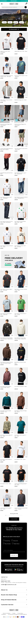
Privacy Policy (20, 613)
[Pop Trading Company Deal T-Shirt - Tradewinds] (7, 303)
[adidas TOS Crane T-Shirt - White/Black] (7, 41)
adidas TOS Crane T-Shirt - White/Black (5, 52)
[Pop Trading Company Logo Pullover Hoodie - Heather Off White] (21, 327)
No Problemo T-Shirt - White (20, 459)
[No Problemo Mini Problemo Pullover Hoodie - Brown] (7, 376)
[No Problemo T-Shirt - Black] (7, 473)
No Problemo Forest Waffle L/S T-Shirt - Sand (6, 436)
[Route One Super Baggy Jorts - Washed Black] (7, 114)
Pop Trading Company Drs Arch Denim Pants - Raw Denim (6, 222)
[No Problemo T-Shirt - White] (21, 449)
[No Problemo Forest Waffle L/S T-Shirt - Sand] (7, 425)
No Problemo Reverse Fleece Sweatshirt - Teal (5, 411)
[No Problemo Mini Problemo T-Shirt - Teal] (21, 425)
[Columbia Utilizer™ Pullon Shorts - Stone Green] (21, 138)
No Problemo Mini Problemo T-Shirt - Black (6, 460)
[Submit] (26, 7)
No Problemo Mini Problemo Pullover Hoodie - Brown (5, 387)
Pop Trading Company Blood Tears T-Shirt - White (20, 222)
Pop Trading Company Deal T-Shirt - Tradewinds (6, 314)
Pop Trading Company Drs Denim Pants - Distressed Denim (21, 198)
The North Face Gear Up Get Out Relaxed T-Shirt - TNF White (6, 76)
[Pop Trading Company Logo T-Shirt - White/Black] (7, 187)
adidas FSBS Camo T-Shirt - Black (21, 51)
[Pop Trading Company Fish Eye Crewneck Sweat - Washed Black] (7, 327)
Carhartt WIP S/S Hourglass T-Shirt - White (6, 508)
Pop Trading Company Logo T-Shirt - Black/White (20, 173)
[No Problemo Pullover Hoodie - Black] (21, 352)
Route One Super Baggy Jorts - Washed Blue (20, 125)
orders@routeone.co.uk (8, 584)
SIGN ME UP (14, 555)
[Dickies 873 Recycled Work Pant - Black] (7, 162)
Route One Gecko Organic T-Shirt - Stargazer (21, 76)
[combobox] (14, 7)
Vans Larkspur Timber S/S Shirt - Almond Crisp (6, 100)
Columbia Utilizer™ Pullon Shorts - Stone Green (21, 149)
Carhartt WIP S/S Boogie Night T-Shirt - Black (21, 484)
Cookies (13, 613)
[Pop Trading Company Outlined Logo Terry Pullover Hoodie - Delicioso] (7, 352)
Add (12, 48)
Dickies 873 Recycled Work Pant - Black (6, 173)
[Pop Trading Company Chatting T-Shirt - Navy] (21, 279)
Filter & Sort (13, 29)
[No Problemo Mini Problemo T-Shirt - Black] (7, 449)
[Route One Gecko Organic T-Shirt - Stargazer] (21, 65)
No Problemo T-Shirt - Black (5, 483)
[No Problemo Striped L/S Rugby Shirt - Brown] (21, 400)
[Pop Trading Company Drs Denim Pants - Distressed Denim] (21, 187)
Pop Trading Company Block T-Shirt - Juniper (21, 314)
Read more (10, 19)
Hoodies (15, 22)
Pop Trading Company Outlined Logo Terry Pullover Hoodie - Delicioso (6, 363)
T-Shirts (4, 22)
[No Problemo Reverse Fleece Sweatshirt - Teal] (7, 400)
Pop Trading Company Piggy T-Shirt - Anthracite (6, 290)
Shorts (10, 22)
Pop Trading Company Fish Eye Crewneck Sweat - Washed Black (6, 338)
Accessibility (3, 614)
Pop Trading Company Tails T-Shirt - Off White (20, 246)
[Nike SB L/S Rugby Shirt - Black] (21, 89)
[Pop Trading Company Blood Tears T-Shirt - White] (21, 211)
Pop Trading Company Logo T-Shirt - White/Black (6, 198)
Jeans (21, 22)
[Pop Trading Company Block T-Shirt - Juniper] (21, 303)
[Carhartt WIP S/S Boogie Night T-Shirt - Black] (21, 473)
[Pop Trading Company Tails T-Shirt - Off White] (21, 235)
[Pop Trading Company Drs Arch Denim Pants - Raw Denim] (7, 211)
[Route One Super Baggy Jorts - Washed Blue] (21, 114)
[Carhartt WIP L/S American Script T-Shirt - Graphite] (21, 497)
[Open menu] (1, 3)
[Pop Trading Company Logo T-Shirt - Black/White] (21, 162)
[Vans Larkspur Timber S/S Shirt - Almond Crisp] (7, 89)
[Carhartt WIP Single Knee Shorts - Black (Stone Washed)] (7, 138)
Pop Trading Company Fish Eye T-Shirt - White (6, 246)
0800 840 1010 (5, 581)
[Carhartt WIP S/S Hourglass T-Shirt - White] (7, 497)
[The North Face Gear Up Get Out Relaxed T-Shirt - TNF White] (7, 65)
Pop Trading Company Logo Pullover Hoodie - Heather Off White (20, 338)
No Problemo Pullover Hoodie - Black (20, 363)
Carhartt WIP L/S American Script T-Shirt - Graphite (21, 508)
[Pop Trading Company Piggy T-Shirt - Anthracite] (7, 279)
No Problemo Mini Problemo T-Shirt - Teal (20, 436)
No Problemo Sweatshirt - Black (21, 386)
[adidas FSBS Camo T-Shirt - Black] (21, 41)
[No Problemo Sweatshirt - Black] (21, 376)
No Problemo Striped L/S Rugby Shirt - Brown (21, 411)
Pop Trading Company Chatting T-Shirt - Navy (21, 290)
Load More (14, 519)
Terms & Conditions (6, 613)
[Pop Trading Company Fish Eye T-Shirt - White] (7, 235)
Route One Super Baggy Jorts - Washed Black (6, 125)
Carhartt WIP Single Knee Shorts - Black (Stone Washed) (6, 149)
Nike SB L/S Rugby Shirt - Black (20, 99)
